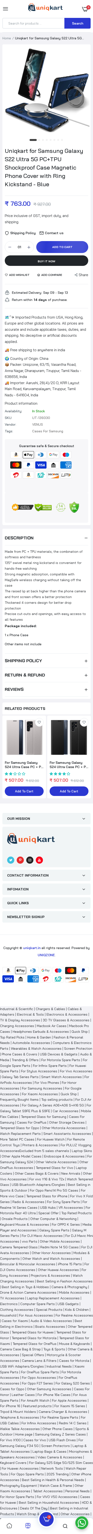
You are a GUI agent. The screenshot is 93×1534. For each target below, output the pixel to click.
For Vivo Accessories (76, 1071)
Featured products (37, 1406)
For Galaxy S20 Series (73, 1383)
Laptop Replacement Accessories (53, 1298)
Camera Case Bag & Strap (20, 1349)
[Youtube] (39, 860)
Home (6, 38)
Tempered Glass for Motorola (34, 1338)
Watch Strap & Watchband (37, 1514)
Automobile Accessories (31, 1043)
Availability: (13, 411)
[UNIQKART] (45, 8)
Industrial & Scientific (16, 1009)
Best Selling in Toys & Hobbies (25, 1287)
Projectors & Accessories (50, 1275)
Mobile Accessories (74, 1292)
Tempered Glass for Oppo (19, 1128)
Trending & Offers (25, 1060)
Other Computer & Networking (53, 1219)
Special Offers (33, 1355)
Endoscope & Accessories (64, 1156)
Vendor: (10, 424)
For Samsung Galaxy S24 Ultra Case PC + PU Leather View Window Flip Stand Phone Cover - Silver (24, 764)
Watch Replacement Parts (20, 1133)
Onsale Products (15, 1219)
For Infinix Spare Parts (50, 1066)
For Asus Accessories (36, 1315)
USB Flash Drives (62, 1440)
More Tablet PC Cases (17, 1139)
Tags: (9, 431)
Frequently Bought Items (19, 1099)
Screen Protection (78, 1048)
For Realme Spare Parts (60, 1417)
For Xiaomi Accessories (40, 1094)
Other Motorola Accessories (64, 1128)
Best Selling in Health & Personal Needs (53, 1480)
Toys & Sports (54, 1349)
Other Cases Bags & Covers (37, 1173)
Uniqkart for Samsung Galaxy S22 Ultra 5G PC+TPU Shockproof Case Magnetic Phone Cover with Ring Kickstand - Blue (44, 167)
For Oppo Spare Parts (27, 1474)
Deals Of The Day (33, 1508)
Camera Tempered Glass (19, 1247)
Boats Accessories (50, 1326)
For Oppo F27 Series (37, 1383)
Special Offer (48, 1213)
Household (8, 1315)
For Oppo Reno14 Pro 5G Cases (54, 1190)
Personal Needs (77, 1491)
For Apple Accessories (69, 1400)
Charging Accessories (17, 1026)
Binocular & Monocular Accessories (27, 1264)
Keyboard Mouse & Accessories (24, 1224)
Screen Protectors (55, 1446)
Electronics (9, 1304)
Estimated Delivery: (27, 292)
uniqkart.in (32, 948)
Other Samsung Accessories (49, 1389)
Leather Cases (23, 1395)
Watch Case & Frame (56, 1485)
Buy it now (46, 261)
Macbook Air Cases (52, 1026)
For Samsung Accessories (42, 1088)
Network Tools (52, 1468)
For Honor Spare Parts (17, 1497)
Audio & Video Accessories (51, 1321)
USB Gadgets (68, 1304)
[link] (39, 722)
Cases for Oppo (12, 1389)
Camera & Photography (69, 1287)
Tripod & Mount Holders (18, 1412)
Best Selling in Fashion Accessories (65, 1281)
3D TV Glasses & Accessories (66, 1020)
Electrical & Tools (30, 1014)
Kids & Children (77, 1309)
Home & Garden (39, 1037)
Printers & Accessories (40, 1145)
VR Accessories (70, 1207)
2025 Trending (57, 1474)
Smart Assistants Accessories (67, 1133)
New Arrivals (70, 1173)
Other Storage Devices (67, 1122)
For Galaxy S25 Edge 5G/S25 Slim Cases (61, 1463)
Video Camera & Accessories (59, 1457)
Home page (23, 1434)
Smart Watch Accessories (61, 1077)
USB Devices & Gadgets (59, 1054)
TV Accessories (12, 1298)
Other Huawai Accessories (58, 1270)
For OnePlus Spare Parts (40, 1372)
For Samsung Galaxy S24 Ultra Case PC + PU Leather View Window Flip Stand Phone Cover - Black (69, 764)
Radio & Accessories (28, 1202)
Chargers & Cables (50, 1009)
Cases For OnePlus (31, 1122)
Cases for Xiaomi (15, 1321)
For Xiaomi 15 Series (69, 1406)
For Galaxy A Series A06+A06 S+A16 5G (53, 1105)
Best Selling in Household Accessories (49, 1502)
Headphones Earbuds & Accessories (41, 1031)
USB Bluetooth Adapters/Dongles (38, 1185)
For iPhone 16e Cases (54, 1395)
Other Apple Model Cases (21, 1156)
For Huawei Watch (51, 1139)
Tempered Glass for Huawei (33, 1332)
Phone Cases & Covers (19, 1054)
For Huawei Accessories (20, 1468)
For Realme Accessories (74, 1315)
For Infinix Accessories (38, 1423)
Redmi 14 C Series (73, 1423)
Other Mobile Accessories (60, 1241)
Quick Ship (80, 1031)
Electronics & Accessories (67, 1014)
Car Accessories (65, 1111)
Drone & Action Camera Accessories (28, 1292)
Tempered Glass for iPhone (46, 1196)
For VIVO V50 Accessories (57, 1497)
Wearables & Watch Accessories (36, 1048)
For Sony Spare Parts (63, 1202)
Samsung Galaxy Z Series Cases (60, 1434)
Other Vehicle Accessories (56, 1162)
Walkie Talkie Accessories (20, 1429)
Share (83, 275)
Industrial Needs (59, 1366)
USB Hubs (48, 1207)
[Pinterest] (20, 860)
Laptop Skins (82, 1151)
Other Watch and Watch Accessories (51, 1258)
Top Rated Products (76, 1213)
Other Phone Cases (57, 1429)
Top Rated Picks (12, 1037)
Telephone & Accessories (19, 1417)
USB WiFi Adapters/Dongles (22, 1366)
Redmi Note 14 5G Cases (59, 1247)
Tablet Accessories (48, 1491)
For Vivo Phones (47, 1082)
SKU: (8, 418)
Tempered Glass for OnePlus (35, 1344)
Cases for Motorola (74, 1360)
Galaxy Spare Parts (54, 1230)
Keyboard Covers (13, 1463)
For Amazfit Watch (35, 1400)
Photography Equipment (18, 1485)
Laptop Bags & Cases (49, 1451)
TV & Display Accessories (20, 1020)
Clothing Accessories (16, 1309)
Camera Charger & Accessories (63, 1412)
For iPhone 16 (10, 1406)
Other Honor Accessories (51, 1253)
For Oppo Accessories (39, 1377)
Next (85, 758)
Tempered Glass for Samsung (43, 1117)
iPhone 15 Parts (70, 1264)
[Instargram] (29, 860)
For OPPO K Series (66, 1224)
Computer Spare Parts (37, 1304)
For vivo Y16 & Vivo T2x (46, 1179)
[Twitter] (10, 860)
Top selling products (57, 1099)
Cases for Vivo (34, 1440)
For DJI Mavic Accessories (42, 1236)
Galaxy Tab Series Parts (20, 1077)
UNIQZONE (46, 955)
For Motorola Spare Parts (60, 1060)
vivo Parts (29, 1241)
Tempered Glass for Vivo (54, 1168)
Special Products (49, 1309)
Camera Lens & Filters (39, 1360)
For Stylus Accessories (39, 1071)
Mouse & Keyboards (74, 1344)
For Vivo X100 (10, 1440)
